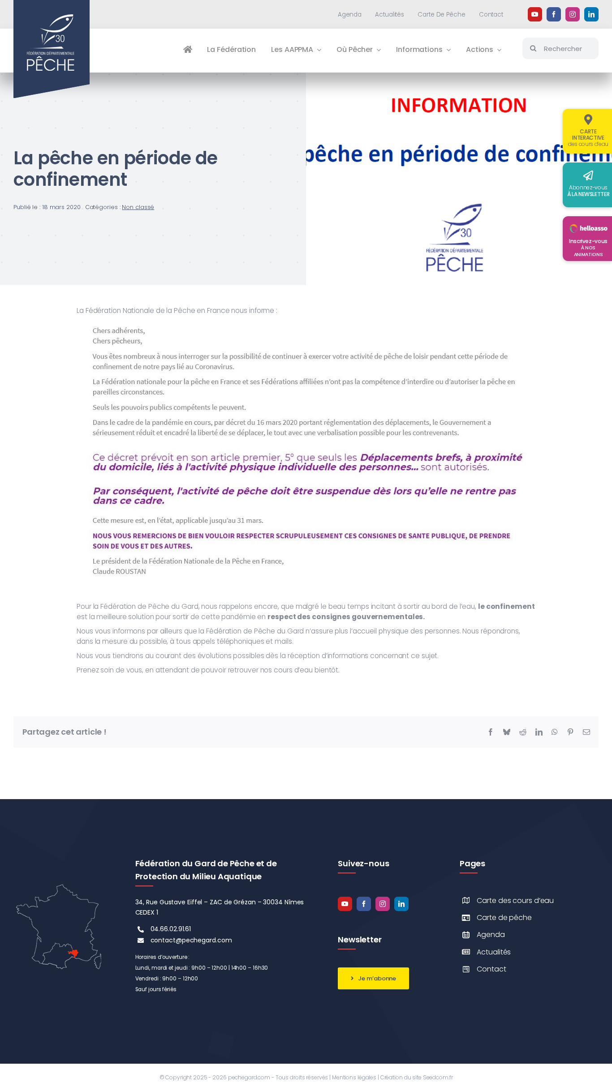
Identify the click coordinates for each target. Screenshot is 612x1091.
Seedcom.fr (438, 1077)
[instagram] (572, 14)
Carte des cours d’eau (515, 900)
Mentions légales (354, 1077)
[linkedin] (591, 14)
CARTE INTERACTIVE (588, 138)
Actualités (494, 952)
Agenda (490, 934)
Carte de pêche (504, 917)
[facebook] (554, 14)
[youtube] (535, 14)
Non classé (138, 207)
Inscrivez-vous (588, 247)
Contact (491, 969)
